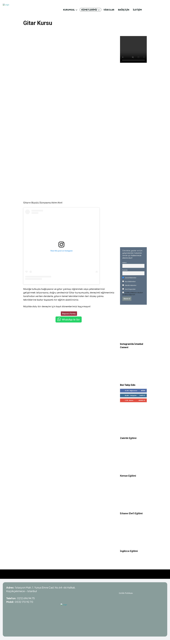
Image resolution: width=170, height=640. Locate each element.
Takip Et (142, 542)
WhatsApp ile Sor (71, 319)
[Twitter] (45, 30)
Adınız (124, 263)
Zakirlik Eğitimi (128, 585)
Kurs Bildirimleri (130, 282)
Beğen (143, 537)
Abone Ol (142, 547)
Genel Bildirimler (130, 278)
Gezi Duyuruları (130, 289)
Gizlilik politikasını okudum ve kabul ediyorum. (132, 294)
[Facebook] (40, 30)
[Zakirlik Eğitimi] (133, 568)
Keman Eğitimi (128, 622)
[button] (164, 9)
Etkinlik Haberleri (130, 285)
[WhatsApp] (56, 30)
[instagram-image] (133, 511)
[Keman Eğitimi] (133, 605)
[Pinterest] (51, 30)
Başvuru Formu (69, 313)
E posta (124, 270)
